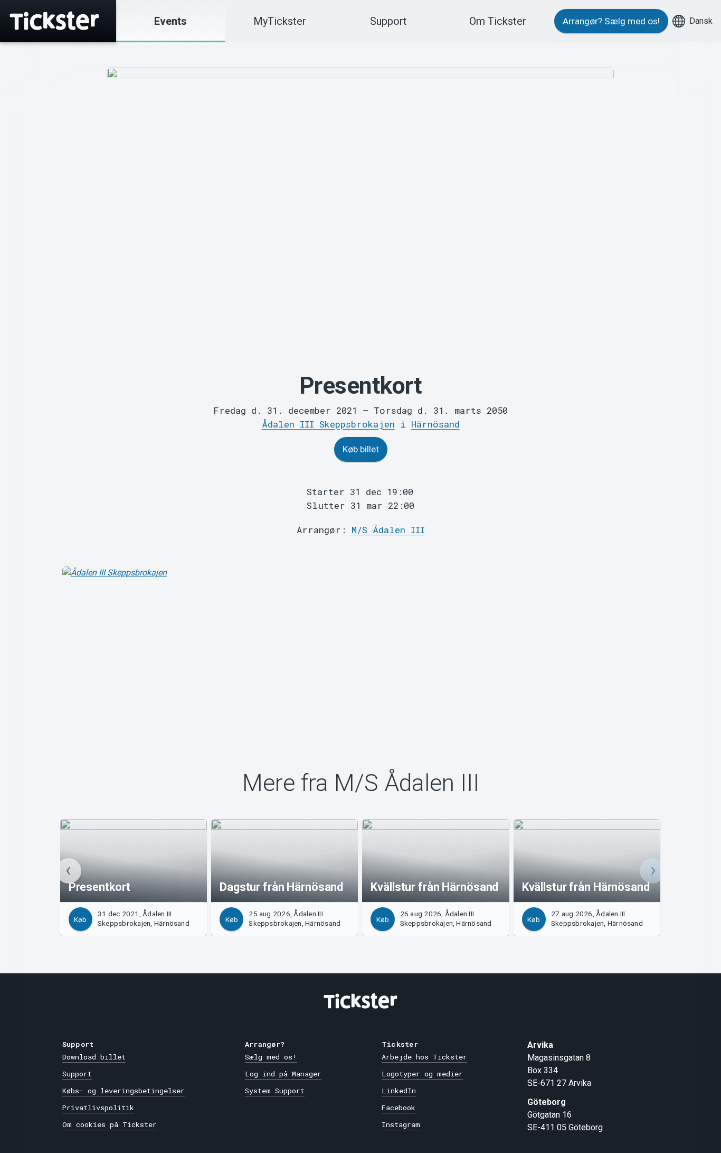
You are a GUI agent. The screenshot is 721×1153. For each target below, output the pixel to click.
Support (388, 21)
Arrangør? (611, 21)
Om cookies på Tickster (109, 1124)
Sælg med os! (271, 1057)
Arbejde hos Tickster (424, 1057)
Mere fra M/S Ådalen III (360, 783)
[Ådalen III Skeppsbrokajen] (360, 645)
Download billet (94, 1057)
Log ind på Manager (283, 1073)
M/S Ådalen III (388, 530)
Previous (68, 871)
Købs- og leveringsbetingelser (123, 1090)
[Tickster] (58, 21)
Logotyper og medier (422, 1073)
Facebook (398, 1107)
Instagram (401, 1124)
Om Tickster (497, 21)
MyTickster (279, 21)
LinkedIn (399, 1090)
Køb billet (361, 449)
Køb (80, 919)
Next (652, 871)
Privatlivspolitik (98, 1107)
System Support (275, 1090)
